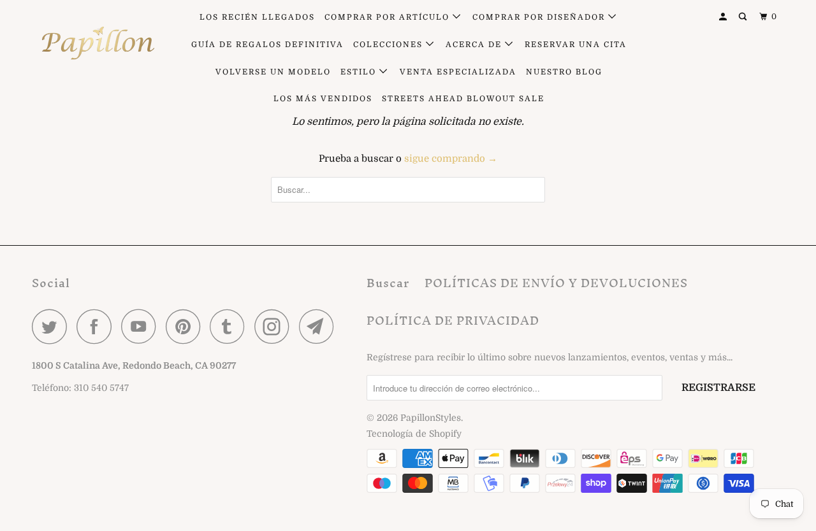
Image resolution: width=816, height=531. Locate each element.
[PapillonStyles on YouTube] (142, 326)
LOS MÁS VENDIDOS (322, 98)
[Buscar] (744, 16)
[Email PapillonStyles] (320, 326)
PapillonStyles (430, 418)
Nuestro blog (564, 71)
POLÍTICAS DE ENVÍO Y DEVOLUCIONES (556, 283)
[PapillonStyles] (97, 43)
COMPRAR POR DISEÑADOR (540, 17)
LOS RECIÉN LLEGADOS (257, 17)
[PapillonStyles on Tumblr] (231, 326)
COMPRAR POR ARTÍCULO (388, 17)
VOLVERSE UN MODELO (273, 71)
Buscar (388, 283)
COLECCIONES (389, 44)
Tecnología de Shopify (414, 433)
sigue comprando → (450, 158)
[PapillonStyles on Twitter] (53, 326)
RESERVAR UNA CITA (576, 44)
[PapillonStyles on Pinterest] (186, 326)
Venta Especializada (458, 71)
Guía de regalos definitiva (267, 44)
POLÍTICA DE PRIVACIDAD (453, 320)
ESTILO (359, 71)
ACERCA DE (475, 44)
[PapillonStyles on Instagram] (275, 326)
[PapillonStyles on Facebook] (97, 326)
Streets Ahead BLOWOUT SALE (463, 98)
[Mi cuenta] (724, 16)
